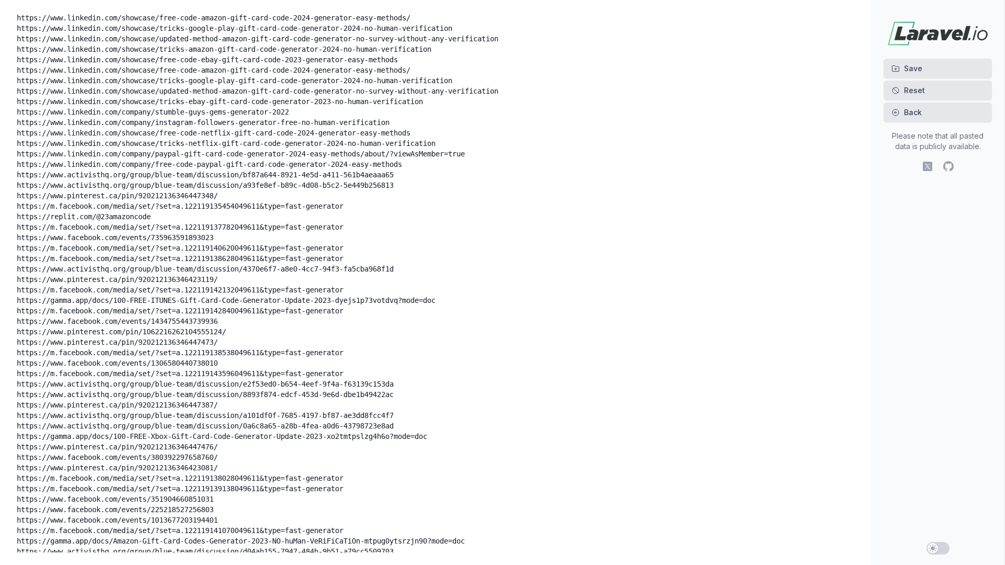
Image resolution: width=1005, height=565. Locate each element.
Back (913, 112)
